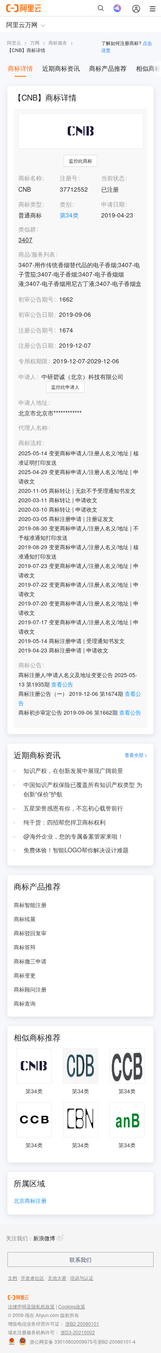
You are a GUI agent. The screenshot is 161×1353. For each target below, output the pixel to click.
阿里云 (14, 42)
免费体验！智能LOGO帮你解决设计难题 (76, 849)
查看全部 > (136, 755)
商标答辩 (25, 947)
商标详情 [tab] (20, 68)
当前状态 (113, 177)
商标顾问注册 (30, 989)
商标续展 (25, 919)
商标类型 (30, 203)
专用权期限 (33, 360)
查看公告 (62, 684)
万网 (34, 42)
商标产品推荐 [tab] (108, 68)
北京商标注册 (30, 1201)
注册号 (68, 177)
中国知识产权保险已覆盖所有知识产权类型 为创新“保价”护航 (82, 789)
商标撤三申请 (30, 961)
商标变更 (25, 975)
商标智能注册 (30, 905)
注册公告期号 (36, 329)
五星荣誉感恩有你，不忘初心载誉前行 (73, 807)
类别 (66, 203)
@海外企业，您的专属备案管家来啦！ (73, 836)
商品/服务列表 (36, 254)
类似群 (27, 229)
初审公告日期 (36, 314)
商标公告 (30, 665)
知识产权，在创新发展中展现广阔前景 (73, 770)
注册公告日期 (36, 345)
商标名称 (30, 177)
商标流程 (30, 443)
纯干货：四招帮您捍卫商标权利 (64, 822)
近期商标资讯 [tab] (61, 68)
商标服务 (57, 42)
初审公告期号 (36, 299)
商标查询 (25, 1003)
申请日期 (113, 203)
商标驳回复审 (30, 933)
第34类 (69, 214)
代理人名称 (33, 427)
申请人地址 (33, 402)
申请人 (27, 376)
